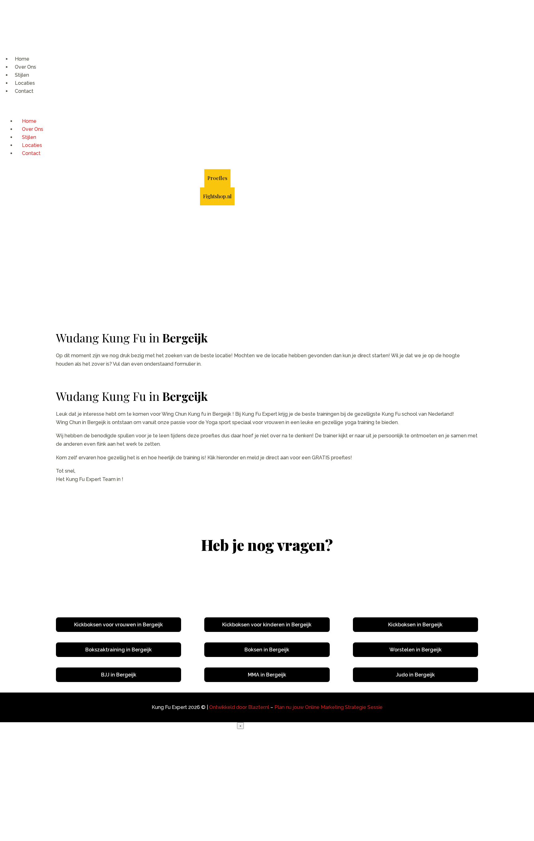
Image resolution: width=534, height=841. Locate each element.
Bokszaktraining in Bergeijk (118, 650)
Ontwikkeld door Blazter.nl (239, 707)
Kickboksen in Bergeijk (415, 625)
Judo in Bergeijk (415, 675)
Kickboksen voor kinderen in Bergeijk (267, 625)
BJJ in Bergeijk (118, 675)
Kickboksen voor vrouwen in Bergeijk (118, 625)
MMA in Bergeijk (267, 675)
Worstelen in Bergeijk (415, 650)
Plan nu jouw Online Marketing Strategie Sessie (328, 707)
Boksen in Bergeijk (266, 650)
